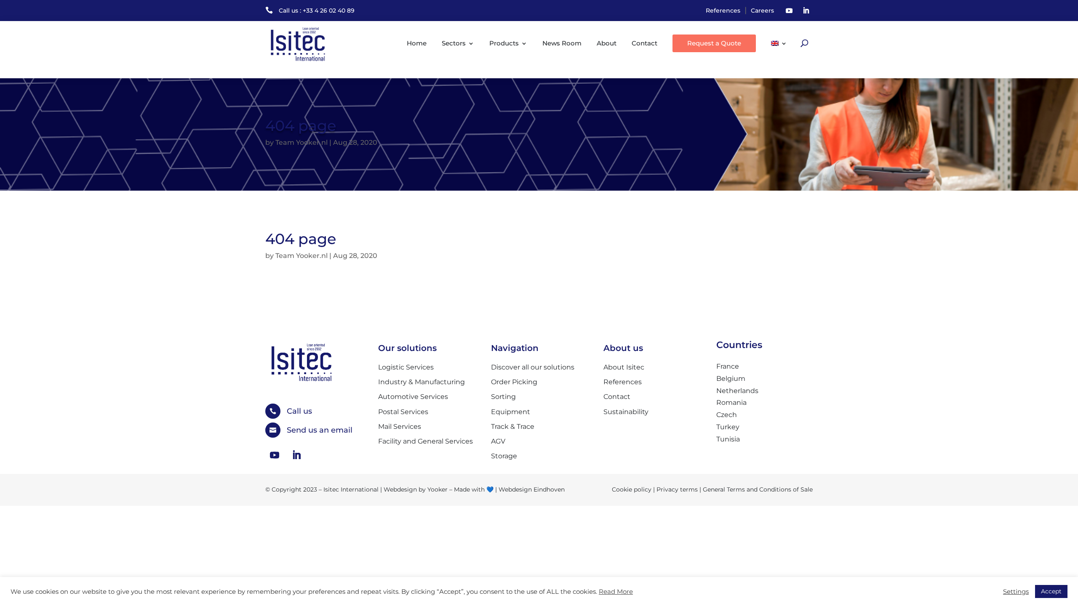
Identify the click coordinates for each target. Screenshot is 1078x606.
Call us (299, 411)
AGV (498, 441)
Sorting (503, 397)
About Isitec (623, 367)
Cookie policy (631, 489)
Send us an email (319, 430)
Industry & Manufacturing (421, 382)
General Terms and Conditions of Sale (758, 489)
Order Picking (514, 382)
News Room (562, 43)
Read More (616, 591)
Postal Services (403, 412)
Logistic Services (406, 367)
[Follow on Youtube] (789, 10)
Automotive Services (413, 397)
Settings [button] (1016, 591)
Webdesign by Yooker (416, 489)
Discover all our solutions (532, 367)
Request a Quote (714, 43)
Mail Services (399, 427)
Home (417, 43)
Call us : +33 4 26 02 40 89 (317, 10)
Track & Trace (512, 427)
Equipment (510, 412)
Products (504, 43)
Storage (504, 456)
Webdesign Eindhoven (532, 489)
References (723, 10)
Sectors (454, 43)
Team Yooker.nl (301, 142)
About (606, 43)
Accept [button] (1051, 591)
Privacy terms (677, 489)
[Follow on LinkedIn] (806, 10)
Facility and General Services (425, 441)
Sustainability (625, 412)
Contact (644, 43)
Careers (762, 10)
